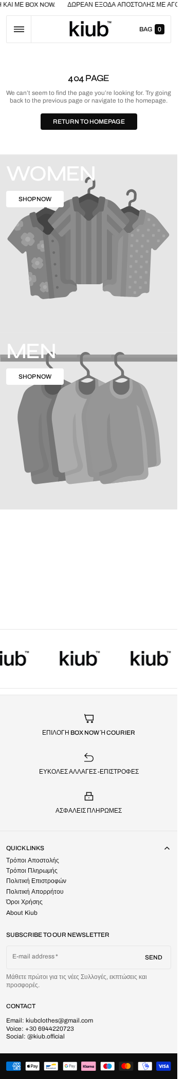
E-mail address (33, 956)
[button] (19, 29)
